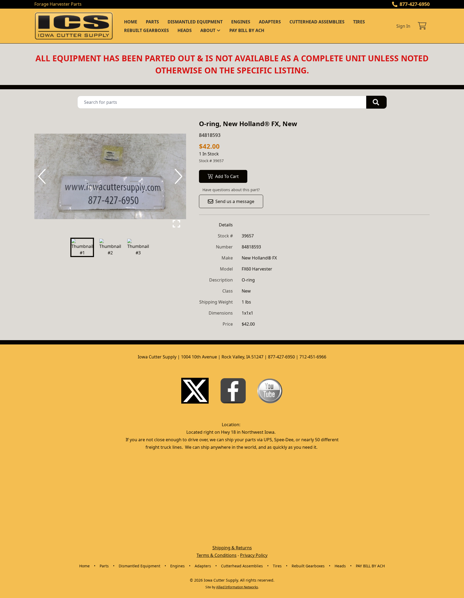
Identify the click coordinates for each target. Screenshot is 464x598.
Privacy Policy (253, 555)
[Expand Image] (176, 223)
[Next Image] (177, 176)
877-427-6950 (415, 4)
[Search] (376, 102)
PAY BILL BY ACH (246, 30)
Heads (184, 30)
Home (130, 22)
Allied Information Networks (237, 587)
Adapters (270, 22)
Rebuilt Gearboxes (146, 30)
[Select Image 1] (82, 247)
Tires (359, 22)
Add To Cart (227, 176)
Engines (240, 22)
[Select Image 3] (138, 247)
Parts (152, 22)
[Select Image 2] (110, 247)
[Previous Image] (43, 176)
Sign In (403, 26)
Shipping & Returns (232, 548)
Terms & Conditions (217, 555)
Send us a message (234, 201)
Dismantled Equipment (195, 22)
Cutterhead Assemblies (317, 22)
